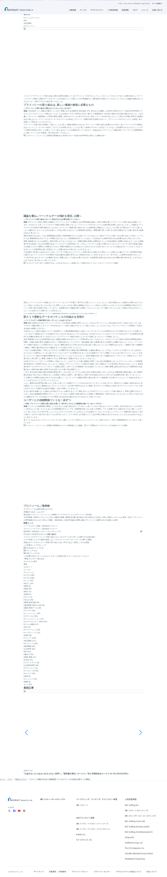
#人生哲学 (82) (29, 649)
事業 (25, 564)
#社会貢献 (27, 23)
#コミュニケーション (32, 18)
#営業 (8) (27, 676)
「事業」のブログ (20, 779)
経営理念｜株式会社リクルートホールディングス (42, 531)
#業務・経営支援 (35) (31, 602)
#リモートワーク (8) (31, 663)
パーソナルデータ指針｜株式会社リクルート (41, 526)
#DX (25, 20)
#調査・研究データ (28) (32, 608)
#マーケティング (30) (32, 630)
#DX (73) (27, 627)
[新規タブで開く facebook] (14, 810)
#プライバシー (29, 26)
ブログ (9, 779)
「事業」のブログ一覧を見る (34, 559)
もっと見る (28, 684)
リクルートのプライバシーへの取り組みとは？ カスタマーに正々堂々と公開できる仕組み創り (60, 537)
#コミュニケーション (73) (34, 619)
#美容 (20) (28, 589)
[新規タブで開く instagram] (24, 810)
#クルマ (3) (28, 597)
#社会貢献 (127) (30, 641)
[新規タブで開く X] (9, 810)
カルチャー (28, 567)
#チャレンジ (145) (31, 643)
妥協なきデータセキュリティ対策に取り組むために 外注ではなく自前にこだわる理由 (56, 542)
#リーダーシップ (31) (32, 633)
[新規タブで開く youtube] (19, 810)
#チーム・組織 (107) (31, 624)
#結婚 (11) (27, 594)
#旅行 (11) (27, 592)
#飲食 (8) (27, 586)
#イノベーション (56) (32, 613)
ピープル (27, 570)
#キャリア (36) (29, 673)
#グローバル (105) (31, 616)
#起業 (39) (28, 635)
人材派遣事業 (131, 799)
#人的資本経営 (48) (31, 665)
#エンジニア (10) (30, 679)
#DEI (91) (27, 652)
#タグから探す (29, 578)
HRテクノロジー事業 (85, 817)
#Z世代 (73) (28, 660)
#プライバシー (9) (31, 668)
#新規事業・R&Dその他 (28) (34, 605)
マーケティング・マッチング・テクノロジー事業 (96, 799)
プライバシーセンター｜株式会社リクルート (41, 529)
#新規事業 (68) (29, 646)
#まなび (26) (28, 600)
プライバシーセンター (50, 420)
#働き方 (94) (28, 654)
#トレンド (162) (30, 638)
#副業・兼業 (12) (30, 657)
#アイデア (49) (29, 611)
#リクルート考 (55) (31, 671)
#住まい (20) (28, 583)
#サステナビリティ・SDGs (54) (35, 622)
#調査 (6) (27, 682)
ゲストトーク (29, 572)
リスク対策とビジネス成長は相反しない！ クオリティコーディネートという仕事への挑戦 (58, 540)
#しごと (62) (28, 581)
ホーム (2, 779)
